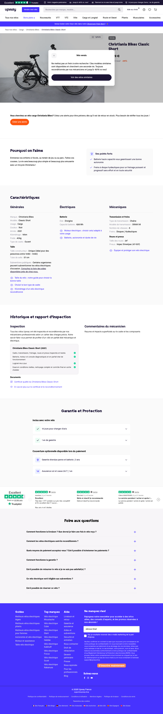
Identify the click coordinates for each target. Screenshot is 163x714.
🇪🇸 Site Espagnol (113, 706)
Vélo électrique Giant (51, 631)
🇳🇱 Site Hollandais (76, 706)
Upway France (85, 690)
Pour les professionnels (70, 670)
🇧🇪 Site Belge (50, 706)
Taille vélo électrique (24, 645)
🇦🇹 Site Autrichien (90, 706)
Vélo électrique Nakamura (51, 666)
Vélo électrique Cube (51, 625)
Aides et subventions (69, 631)
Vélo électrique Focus (51, 652)
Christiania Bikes (32, 30)
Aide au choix (132, 10)
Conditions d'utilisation (79, 697)
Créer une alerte (19, 122)
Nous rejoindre (70, 665)
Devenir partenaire (68, 656)
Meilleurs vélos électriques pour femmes (27, 631)
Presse (67, 662)
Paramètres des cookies (81, 701)
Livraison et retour (69, 618)
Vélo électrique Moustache (51, 618)
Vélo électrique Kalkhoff (51, 645)
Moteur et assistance (25, 641)
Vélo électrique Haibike (51, 638)
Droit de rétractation (69, 649)
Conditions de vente (128, 697)
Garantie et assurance (69, 625)
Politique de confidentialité (37, 697)
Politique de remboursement (59, 697)
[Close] (83, 2)
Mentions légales (96, 697)
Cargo (21, 30)
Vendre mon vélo (30, 10)
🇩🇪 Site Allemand (62, 706)
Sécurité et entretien (69, 638)
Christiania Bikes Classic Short (54, 30)
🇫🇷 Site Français (38, 706)
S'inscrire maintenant (112, 665)
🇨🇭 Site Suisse (125, 706)
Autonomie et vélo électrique (28, 637)
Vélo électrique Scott (51, 659)
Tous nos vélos (11, 30)
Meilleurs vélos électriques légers (27, 618)
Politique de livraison (111, 697)
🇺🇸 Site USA (102, 706)
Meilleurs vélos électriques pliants (27, 625)
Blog (66, 676)
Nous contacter (71, 644)
